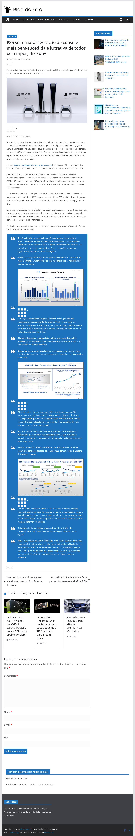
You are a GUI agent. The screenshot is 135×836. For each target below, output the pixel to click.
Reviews (77, 20)
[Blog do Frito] (7, 20)
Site (6, 737)
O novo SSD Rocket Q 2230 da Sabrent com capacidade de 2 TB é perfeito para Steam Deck (46, 628)
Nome (8, 712)
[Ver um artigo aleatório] (128, 20)
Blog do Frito (25, 59)
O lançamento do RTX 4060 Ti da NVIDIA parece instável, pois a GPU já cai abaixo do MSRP (17, 626)
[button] (53, 20)
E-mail (8, 724)
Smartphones (45, 20)
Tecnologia (28, 20)
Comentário (11, 675)
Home (15, 20)
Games (62, 20)
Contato (89, 20)
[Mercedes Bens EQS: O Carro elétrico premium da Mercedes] (77, 601)
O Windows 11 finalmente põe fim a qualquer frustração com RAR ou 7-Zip (68, 579)
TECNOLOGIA (12, 36)
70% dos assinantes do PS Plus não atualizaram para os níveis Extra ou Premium (24, 581)
